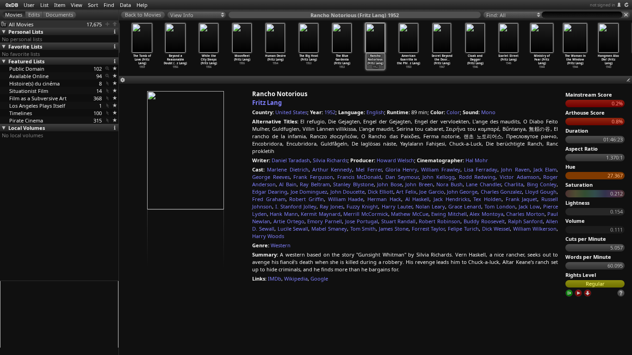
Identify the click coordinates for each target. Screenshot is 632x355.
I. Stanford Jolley (295, 206)
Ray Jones (331, 206)
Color (453, 112)
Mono (488, 112)
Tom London (499, 206)
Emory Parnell (324, 221)
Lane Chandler (483, 184)
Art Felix (406, 191)
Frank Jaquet (522, 199)
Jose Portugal (361, 221)
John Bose (389, 184)
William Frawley (440, 169)
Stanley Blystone (353, 184)
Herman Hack (384, 199)
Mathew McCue (409, 213)
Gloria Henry (401, 169)
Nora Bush (449, 184)
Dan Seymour (402, 176)
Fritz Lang (267, 102)
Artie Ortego (288, 221)
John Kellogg (438, 176)
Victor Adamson (519, 176)
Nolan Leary (430, 206)
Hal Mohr (476, 160)
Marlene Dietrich (287, 169)
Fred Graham (268, 199)
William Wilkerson (535, 228)
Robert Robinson (439, 221)
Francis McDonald (359, 176)
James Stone (394, 228)
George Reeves (271, 176)
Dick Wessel (496, 228)
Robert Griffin (306, 199)
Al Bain (287, 184)
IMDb (274, 278)
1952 (329, 112)
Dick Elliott (380, 191)
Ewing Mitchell (448, 213)
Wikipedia (296, 278)
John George (462, 191)
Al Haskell (417, 199)
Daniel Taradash (291, 160)
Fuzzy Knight (362, 206)
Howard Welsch (395, 160)
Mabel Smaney (329, 228)
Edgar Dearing (269, 191)
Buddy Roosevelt (484, 221)
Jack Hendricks (452, 199)
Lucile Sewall (293, 228)
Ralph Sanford (525, 221)
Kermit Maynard (320, 213)
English (375, 112)
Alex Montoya (486, 213)
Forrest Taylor (428, 228)
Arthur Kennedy (332, 169)
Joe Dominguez (309, 191)
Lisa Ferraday (480, 169)
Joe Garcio (431, 191)
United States (291, 112)
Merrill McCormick (365, 213)
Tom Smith (363, 228)
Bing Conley (542, 184)
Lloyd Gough (541, 191)
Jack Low (529, 206)
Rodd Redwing (477, 176)
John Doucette (347, 191)
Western (281, 245)
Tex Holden (487, 199)
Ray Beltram (314, 184)
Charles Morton (525, 213)
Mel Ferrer (368, 169)
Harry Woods (268, 236)
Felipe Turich (463, 228)
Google (319, 278)
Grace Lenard (464, 206)
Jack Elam (545, 169)
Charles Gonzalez (501, 191)
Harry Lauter (397, 206)
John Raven (515, 169)
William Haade (346, 199)
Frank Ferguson (313, 176)
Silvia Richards (330, 160)
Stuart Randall (398, 221)
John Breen (419, 184)
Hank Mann (283, 213)
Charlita (513, 184)
